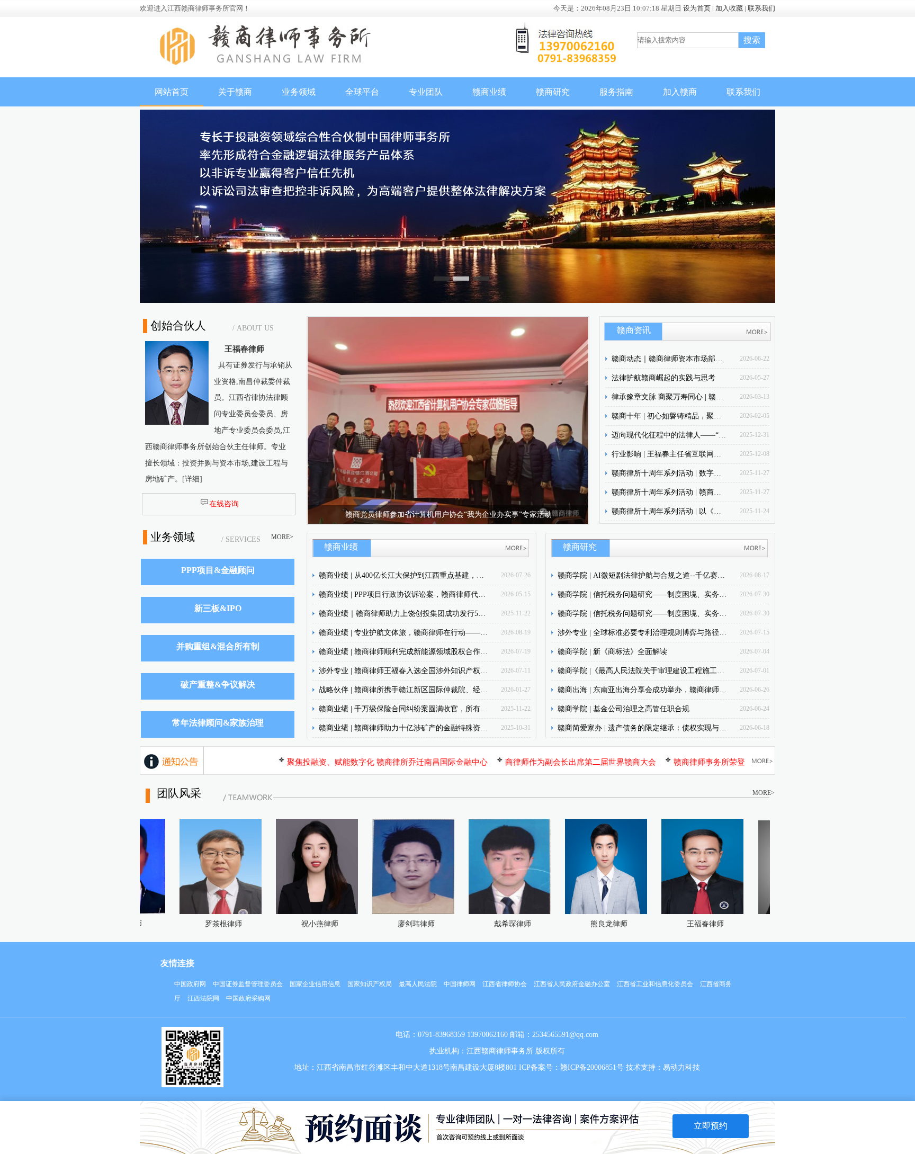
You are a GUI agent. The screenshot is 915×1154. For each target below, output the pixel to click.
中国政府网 (190, 984)
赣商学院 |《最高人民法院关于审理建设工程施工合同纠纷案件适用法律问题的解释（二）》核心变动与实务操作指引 (642, 671)
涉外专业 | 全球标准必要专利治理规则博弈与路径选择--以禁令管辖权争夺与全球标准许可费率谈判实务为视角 (642, 633)
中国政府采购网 (248, 998)
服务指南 (616, 91)
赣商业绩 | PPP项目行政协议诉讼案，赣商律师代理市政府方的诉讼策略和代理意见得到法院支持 (403, 594)
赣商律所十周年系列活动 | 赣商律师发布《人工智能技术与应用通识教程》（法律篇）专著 (670, 492)
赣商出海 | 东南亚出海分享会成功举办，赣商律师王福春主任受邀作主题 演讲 (642, 690)
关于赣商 (235, 91)
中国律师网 (460, 984)
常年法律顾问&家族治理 (218, 722)
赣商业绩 (489, 91)
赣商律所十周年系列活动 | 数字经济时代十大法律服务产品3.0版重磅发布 (670, 473)
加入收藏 (729, 8)
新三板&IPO (217, 608)
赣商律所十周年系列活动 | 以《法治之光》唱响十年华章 (670, 511)
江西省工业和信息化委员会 (655, 984)
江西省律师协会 (504, 984)
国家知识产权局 (369, 984)
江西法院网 (203, 998)
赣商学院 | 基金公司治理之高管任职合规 (623, 709)
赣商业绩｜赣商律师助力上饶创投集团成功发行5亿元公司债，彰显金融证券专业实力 (403, 614)
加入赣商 (680, 91)
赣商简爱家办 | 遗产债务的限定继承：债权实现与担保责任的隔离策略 (642, 728)
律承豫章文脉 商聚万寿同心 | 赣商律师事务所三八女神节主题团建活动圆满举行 (670, 397)
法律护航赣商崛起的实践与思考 (663, 378)
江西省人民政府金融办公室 (572, 984)
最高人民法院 (418, 984)
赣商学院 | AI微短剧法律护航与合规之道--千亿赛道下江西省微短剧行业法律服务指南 (642, 575)
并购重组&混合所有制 (217, 646)
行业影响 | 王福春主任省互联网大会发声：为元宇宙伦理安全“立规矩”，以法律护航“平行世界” (670, 454)
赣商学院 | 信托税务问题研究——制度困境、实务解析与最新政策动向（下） (642, 594)
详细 (192, 479)
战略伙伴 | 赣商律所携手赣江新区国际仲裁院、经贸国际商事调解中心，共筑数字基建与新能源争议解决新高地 (403, 690)
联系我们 (761, 8)
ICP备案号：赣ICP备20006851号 (571, 1067)
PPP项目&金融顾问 (218, 570)
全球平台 (362, 91)
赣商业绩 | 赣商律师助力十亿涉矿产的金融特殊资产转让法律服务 (403, 728)
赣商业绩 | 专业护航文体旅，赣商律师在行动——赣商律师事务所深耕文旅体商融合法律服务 (403, 633)
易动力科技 (681, 1067)
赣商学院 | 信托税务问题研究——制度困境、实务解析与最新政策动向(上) (642, 614)
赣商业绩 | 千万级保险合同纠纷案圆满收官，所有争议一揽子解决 (403, 709)
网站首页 (172, 91)
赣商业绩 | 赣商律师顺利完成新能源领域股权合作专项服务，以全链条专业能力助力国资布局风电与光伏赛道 (403, 652)
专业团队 (426, 91)
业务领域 (299, 91)
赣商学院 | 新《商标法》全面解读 (612, 652)
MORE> (282, 537)
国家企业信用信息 (315, 984)
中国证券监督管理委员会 (248, 984)
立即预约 (711, 1125)
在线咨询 (224, 504)
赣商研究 (553, 91)
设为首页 (697, 8)
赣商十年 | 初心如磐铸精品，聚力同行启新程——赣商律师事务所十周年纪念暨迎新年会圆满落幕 (670, 416)
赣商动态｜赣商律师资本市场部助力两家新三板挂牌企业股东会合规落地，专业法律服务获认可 (670, 359)
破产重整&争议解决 (218, 684)
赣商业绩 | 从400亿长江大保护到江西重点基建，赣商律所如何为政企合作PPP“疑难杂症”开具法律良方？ (403, 575)
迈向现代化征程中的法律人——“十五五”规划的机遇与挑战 (670, 435)
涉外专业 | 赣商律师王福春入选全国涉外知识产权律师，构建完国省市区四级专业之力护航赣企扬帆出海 (403, 671)
